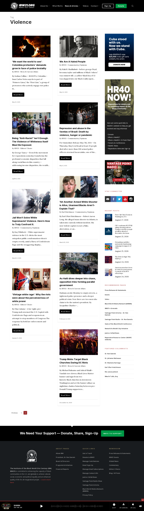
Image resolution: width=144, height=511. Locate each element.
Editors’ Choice (114, 469)
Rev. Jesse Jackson (111, 372)
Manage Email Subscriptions (93, 469)
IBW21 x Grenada (111, 308)
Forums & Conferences (116, 143)
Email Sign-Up (88, 465)
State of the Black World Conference (118, 324)
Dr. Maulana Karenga (113, 363)
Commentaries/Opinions (77, 65)
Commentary (114, 465)
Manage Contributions (91, 461)
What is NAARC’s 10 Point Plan (119, 140)
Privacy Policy (88, 495)
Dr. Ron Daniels (110, 354)
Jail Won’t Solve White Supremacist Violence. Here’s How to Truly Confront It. (31, 221)
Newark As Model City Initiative (116, 328)
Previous (15, 413)
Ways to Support (112, 433)
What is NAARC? (114, 137)
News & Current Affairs (29, 72)
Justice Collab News (112, 333)
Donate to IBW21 (89, 457)
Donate (111, 134)
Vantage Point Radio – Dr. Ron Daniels (119, 319)
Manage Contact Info (90, 473)
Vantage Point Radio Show (92, 481)
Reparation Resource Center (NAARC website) (118, 338)
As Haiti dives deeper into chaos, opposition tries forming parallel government (78, 282)
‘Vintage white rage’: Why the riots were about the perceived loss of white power (31, 298)
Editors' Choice (26, 148)
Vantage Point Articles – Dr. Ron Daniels (116, 314)
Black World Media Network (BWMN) (118, 304)
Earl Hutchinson (68, 212)
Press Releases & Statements (115, 290)
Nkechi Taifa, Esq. (111, 376)
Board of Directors (63, 461)
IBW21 (16, 72)
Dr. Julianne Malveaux (113, 358)
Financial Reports (62, 469)
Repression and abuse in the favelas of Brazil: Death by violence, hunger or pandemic (76, 131)
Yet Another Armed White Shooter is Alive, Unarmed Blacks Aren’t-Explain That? (78, 205)
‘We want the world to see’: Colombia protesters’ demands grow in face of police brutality (29, 65)
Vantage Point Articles (91, 485)
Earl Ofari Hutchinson (113, 367)
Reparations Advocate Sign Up (119, 148)
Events (107, 295)
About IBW (59, 453)
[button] (41, 506)
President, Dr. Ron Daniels (65, 457)
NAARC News (113, 146)
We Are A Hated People (73, 61)
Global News (113, 461)
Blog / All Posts (114, 473)
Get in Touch (87, 453)
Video (107, 299)
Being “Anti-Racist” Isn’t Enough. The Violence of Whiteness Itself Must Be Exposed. (30, 141)
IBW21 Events (114, 457)
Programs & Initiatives (64, 465)
